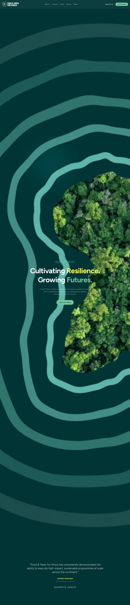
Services (62, 4)
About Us (47, 4)
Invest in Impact (121, 4)
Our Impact (55, 4)
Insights (76, 4)
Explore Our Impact (65, 302)
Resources (68, 4)
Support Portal (109, 4)
